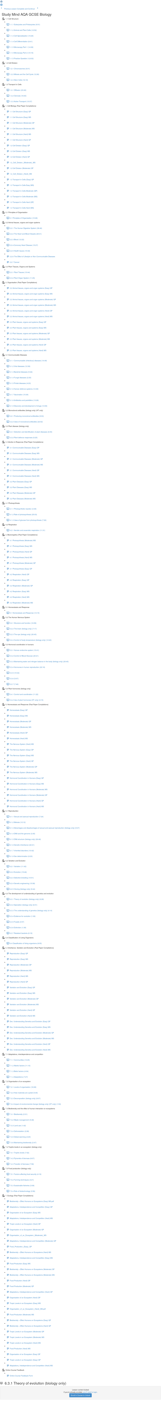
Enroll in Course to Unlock (80, 1395)
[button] (1, 2)
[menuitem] (1, 5)
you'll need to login (90, 1392)
